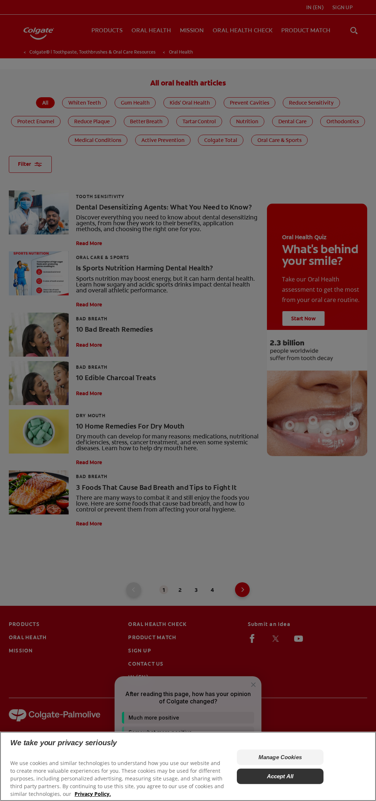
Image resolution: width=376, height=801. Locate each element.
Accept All (280, 776)
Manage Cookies (280, 757)
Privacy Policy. (93, 793)
